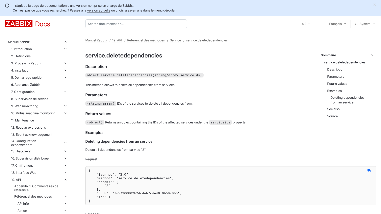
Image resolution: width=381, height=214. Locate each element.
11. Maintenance (22, 120)
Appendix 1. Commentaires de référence (36, 188)
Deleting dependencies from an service (347, 100)
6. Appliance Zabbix (25, 85)
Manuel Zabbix (19, 42)
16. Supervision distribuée (30, 158)
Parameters (335, 76)
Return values (337, 84)
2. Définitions (21, 56)
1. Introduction (21, 49)
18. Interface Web (24, 173)
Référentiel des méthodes (33, 196)
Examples (334, 91)
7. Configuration (23, 92)
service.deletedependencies (345, 62)
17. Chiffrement (22, 165)
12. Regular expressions (28, 127)
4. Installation (20, 70)
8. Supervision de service (29, 99)
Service (175, 40)
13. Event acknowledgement (31, 135)
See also (333, 109)
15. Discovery (21, 151)
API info (23, 203)
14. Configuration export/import (23, 143)
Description (335, 69)
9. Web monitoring (24, 106)
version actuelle (98, 10)
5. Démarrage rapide (26, 77)
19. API (16, 180)
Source (332, 116)
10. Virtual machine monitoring (33, 113)
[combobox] (137, 24)
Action (22, 211)
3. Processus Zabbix (26, 63)
